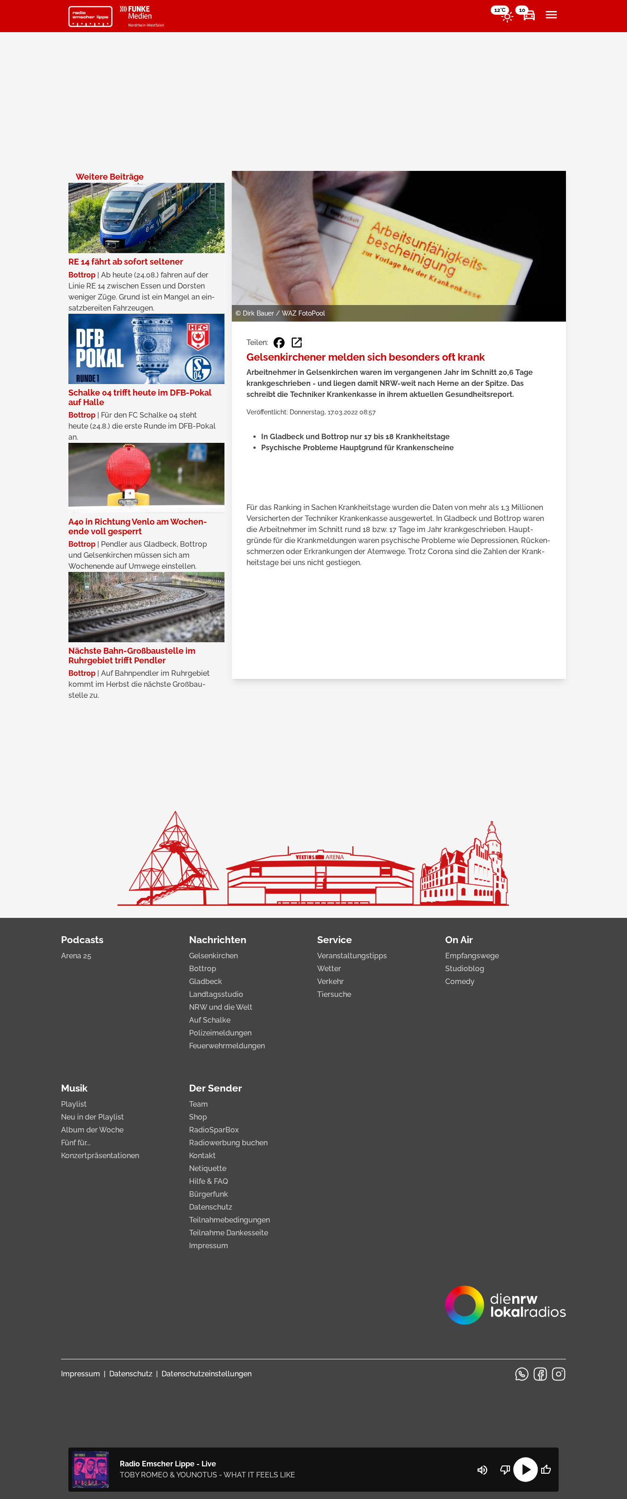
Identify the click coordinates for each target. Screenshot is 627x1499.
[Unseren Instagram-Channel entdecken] (558, 1374)
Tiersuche (334, 994)
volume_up (482, 1470)
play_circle (525, 1469)
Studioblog (464, 968)
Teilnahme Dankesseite (228, 1232)
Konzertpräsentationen (100, 1155)
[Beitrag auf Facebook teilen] (279, 342)
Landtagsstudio (216, 994)
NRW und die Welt (220, 1007)
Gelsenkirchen (213, 955)
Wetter (329, 968)
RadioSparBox (214, 1130)
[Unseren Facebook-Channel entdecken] (540, 1374)
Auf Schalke (209, 1020)
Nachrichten (217, 939)
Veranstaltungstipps (352, 955)
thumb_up (545, 1469)
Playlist (74, 1104)
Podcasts (82, 939)
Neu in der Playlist (92, 1117)
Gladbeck (205, 981)
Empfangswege (472, 955)
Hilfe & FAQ (208, 1181)
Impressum (208, 1245)
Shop (198, 1117)
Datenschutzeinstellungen (207, 1373)
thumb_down (505, 1469)
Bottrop (202, 968)
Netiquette (207, 1168)
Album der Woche (92, 1130)
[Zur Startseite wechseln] (90, 16)
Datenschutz (210, 1207)
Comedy (460, 981)
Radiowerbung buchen (228, 1142)
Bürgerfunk (208, 1194)
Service (334, 939)
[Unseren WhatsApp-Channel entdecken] (522, 1374)
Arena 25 (76, 955)
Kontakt (202, 1155)
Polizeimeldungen (220, 1033)
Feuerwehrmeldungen (227, 1045)
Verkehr (330, 981)
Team (198, 1104)
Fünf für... (75, 1142)
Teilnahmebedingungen (229, 1220)
